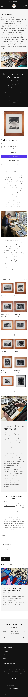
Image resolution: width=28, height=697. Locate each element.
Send (5, 558)
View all (25, 564)
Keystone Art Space (8, 43)
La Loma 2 (16, 351)
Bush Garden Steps (5, 314)
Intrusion (3, 370)
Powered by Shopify (21, 694)
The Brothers (3, 389)
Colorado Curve (4, 295)
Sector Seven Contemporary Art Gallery (12, 694)
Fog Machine (3, 351)
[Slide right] (17, 614)
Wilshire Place (17, 333)
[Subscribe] (23, 637)
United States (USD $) (13, 688)
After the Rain (17, 370)
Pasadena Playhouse (15, 41)
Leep (2, 333)
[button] (2, 6)
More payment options (14, 160)
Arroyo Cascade (17, 314)
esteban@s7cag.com (9, 506)
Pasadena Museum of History (13, 39)
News (4, 658)
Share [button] (4, 165)
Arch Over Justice (17, 295)
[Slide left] (10, 614)
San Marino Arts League (15, 34)
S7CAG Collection (7, 655)
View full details (21, 165)
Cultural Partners (7, 651)
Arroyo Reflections (18, 389)
